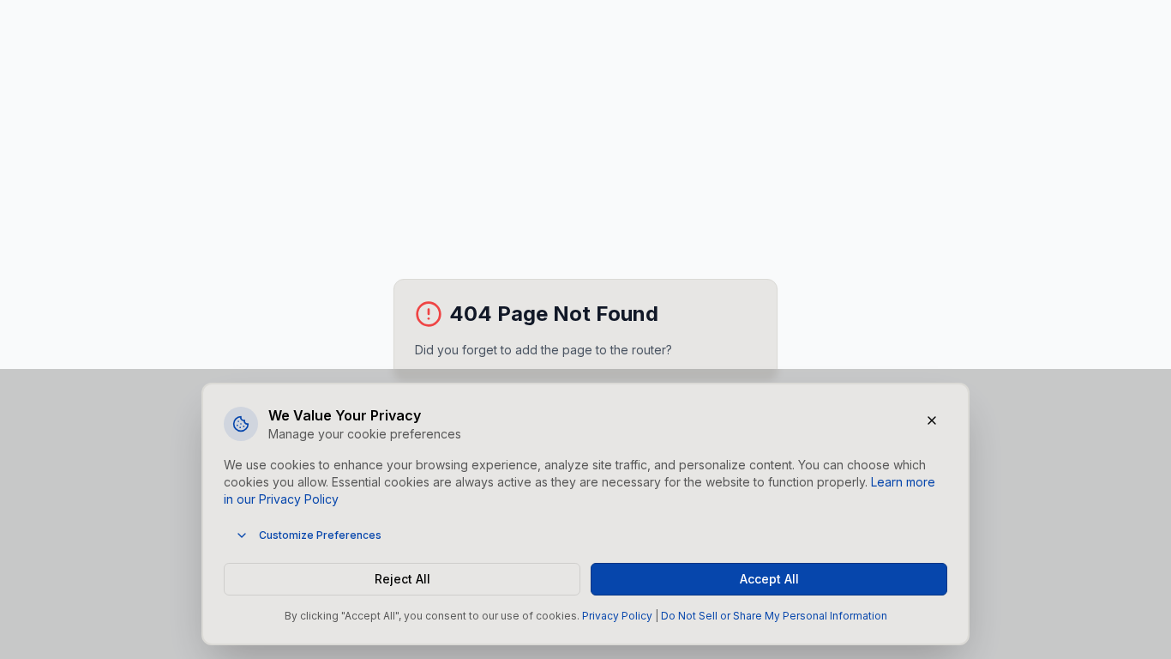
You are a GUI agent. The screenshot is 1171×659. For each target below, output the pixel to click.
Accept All (769, 578)
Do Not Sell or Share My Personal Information (774, 615)
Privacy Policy (617, 615)
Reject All (402, 578)
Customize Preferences (320, 535)
